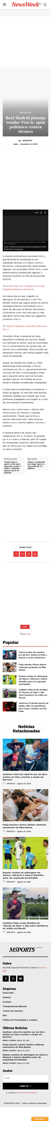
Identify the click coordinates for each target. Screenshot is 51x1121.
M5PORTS (27, 140)
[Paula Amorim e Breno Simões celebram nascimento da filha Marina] (9, 667)
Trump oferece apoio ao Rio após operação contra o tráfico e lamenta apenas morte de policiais (12, 467)
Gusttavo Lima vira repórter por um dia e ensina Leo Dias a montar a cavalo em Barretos (33, 655)
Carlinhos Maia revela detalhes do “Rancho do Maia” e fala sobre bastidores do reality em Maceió (33, 693)
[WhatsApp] (35, 554)
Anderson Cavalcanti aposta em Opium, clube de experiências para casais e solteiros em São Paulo (33, 707)
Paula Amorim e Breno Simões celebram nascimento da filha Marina (32, 667)
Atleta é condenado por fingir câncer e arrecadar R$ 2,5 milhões (36, 465)
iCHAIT (25, 627)
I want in (23, 1086)
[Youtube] (20, 979)
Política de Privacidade (26, 1093)
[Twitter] (22, 554)
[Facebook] (16, 554)
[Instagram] (13, 979)
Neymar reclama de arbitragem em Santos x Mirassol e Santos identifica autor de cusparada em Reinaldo (33, 680)
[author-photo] (4, 783)
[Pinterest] (28, 554)
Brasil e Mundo (9, 1040)
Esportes (25, 112)
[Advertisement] (25, 41)
